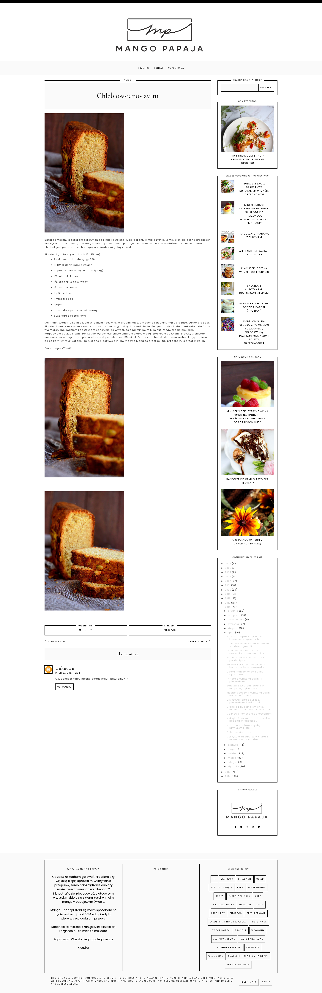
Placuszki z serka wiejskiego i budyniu (254, 270)
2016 (228, 607)
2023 (228, 576)
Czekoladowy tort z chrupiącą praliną (247, 541)
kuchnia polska (223, 904)
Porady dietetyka (238, 964)
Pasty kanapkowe (251, 939)
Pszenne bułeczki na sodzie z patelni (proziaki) (254, 307)
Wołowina (258, 930)
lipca (231, 632)
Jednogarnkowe (224, 939)
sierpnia (233, 628)
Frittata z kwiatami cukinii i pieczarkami (244, 680)
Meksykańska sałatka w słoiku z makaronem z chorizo (247, 738)
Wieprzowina (257, 887)
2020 (228, 589)
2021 (228, 585)
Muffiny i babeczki (229, 947)
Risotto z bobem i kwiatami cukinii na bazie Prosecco (249, 694)
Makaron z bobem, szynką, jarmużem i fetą (244, 726)
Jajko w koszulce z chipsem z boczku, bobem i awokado (246, 666)
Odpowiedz (64, 687)
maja (232, 749)
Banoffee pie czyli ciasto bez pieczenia (247, 481)
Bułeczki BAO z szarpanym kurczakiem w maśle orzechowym (254, 189)
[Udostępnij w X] (80, 630)
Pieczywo (170, 630)
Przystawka (259, 921)
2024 (228, 572)
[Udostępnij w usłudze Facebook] (86, 630)
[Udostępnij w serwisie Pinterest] (92, 630)
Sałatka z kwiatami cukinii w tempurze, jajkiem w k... (245, 687)
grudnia (233, 610)
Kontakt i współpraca (169, 68)
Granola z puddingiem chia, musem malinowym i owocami (248, 708)
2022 (228, 581)
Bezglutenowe (256, 913)
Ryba (240, 887)
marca (232, 757)
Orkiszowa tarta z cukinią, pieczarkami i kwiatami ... (245, 701)
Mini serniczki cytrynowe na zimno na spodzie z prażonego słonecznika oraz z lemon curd (254, 214)
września (234, 624)
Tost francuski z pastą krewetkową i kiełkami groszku (248, 159)
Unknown (64, 668)
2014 (228, 776)
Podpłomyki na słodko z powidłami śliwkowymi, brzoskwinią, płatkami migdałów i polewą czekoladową (254, 332)
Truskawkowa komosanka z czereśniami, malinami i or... (246, 652)
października (236, 619)
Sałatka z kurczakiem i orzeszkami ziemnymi (254, 289)
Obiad (260, 879)
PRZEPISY (143, 68)
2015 (228, 772)
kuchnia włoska (239, 896)
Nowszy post (57, 641)
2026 (228, 563)
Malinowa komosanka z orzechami (249, 713)
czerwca (233, 744)
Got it (266, 982)
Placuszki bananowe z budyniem (254, 235)
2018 (228, 598)
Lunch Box (218, 913)
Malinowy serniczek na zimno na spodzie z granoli (248, 645)
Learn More (248, 982)
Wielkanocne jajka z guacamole (254, 252)
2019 (228, 594)
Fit (214, 879)
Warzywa (227, 879)
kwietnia (233, 753)
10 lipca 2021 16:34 (67, 673)
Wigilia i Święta (221, 887)
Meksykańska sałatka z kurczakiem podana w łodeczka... (249, 719)
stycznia (234, 766)
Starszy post (197, 641)
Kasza (220, 896)
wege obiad (215, 956)
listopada (234, 615)
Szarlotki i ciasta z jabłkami (248, 956)
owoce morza (221, 930)
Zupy (258, 896)
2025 (228, 568)
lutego (232, 762)
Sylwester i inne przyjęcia (228, 921)
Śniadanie (245, 879)
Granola (241, 930)
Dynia (259, 904)
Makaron (245, 904)
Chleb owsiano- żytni (240, 732)
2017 (228, 602)
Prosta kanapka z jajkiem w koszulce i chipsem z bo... (245, 638)
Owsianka (253, 947)
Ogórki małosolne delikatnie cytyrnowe (245, 673)
